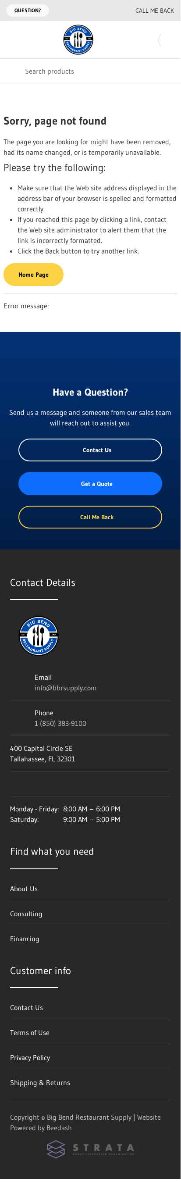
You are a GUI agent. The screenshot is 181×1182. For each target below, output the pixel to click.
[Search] (12, 71)
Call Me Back (154, 10)
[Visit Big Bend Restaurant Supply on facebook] (32, 783)
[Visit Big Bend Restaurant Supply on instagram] (14, 783)
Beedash (59, 1127)
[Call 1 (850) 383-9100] (109, 10)
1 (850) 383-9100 (60, 723)
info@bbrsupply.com (66, 687)
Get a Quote (97, 484)
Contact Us (97, 450)
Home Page (33, 275)
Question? (27, 10)
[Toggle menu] (12, 39)
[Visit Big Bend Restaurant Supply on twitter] (51, 783)
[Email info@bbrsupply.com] (91, 10)
